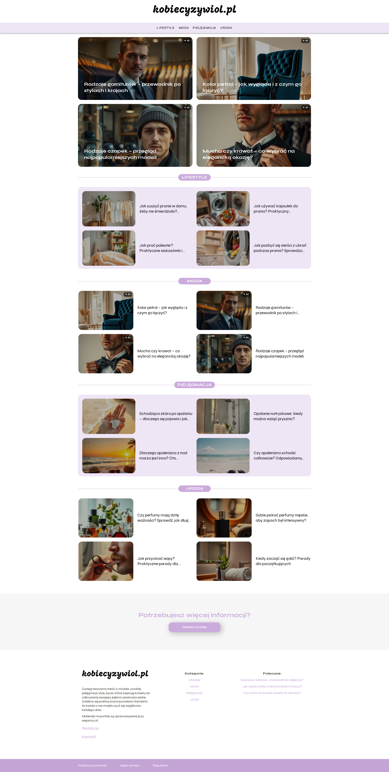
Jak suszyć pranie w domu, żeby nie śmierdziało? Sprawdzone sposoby (163, 208)
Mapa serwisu (130, 765)
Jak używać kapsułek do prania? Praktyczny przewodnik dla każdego (276, 208)
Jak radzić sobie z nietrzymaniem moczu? (272, 686)
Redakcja (90, 728)
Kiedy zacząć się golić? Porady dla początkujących (283, 561)
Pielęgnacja (204, 28)
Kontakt (89, 736)
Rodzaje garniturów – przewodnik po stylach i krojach (132, 87)
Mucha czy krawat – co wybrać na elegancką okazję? (249, 154)
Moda (184, 28)
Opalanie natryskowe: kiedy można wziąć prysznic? (278, 416)
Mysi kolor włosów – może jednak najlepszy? (272, 680)
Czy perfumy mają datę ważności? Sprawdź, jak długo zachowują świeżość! (164, 518)
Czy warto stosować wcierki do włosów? (272, 693)
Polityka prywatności (92, 765)
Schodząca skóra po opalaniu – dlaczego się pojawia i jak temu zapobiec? (165, 416)
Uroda (226, 28)
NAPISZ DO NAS (195, 627)
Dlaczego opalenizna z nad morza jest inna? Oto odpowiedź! (163, 455)
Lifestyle (165, 28)
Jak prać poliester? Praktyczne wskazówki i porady (160, 248)
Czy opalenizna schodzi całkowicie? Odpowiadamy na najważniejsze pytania (278, 455)
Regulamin (160, 765)
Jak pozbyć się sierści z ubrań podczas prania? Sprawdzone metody (280, 248)
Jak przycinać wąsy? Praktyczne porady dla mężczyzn (157, 561)
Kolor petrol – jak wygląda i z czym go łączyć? (252, 87)
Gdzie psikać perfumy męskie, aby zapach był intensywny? (282, 518)
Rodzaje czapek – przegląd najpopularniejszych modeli (120, 154)
